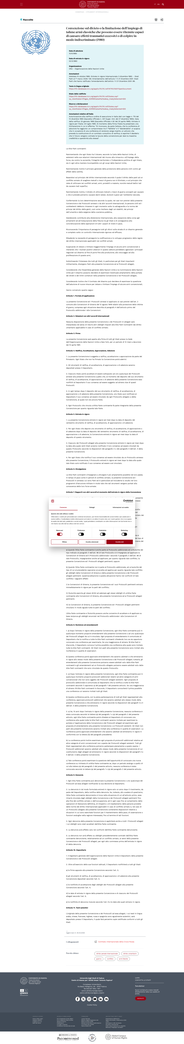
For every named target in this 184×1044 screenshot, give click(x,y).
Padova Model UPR (86, 1026)
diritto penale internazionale (107, 954)
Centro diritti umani (38, 1018)
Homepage (79, 12)
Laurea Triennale (85, 1018)
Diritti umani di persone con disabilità (115, 1026)
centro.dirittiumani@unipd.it (92, 991)
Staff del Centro (37, 1023)
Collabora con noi (37, 1021)
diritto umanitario (130, 954)
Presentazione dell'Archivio (113, 1018)
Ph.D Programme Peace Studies (65, 1020)
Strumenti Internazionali (97, 12)
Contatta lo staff (143, 980)
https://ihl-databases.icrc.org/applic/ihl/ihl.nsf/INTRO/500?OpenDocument (100, 89)
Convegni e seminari (62, 1024)
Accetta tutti (119, 542)
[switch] (81, 534)
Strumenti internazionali (112, 1024)
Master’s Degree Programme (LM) (89, 1020)
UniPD (137, 978)
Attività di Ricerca (61, 1021)
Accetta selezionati (92, 542)
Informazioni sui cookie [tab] (121, 507)
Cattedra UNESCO (37, 1020)
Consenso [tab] (63, 507)
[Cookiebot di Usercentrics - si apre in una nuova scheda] (124, 501)
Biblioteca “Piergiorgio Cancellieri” (114, 1027)
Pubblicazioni (60, 1023)
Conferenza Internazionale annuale (66, 1026)
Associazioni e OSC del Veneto (114, 1023)
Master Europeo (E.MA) (87, 1021)
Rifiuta (64, 542)
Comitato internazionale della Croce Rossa (116, 942)
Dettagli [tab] (92, 507)
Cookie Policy (92, 1005)
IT (155, 4)
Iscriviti (140, 998)
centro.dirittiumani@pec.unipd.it (92, 993)
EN (158, 4)
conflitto (110, 959)
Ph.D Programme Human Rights (65, 1018)
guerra (98, 959)
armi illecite (123, 959)
